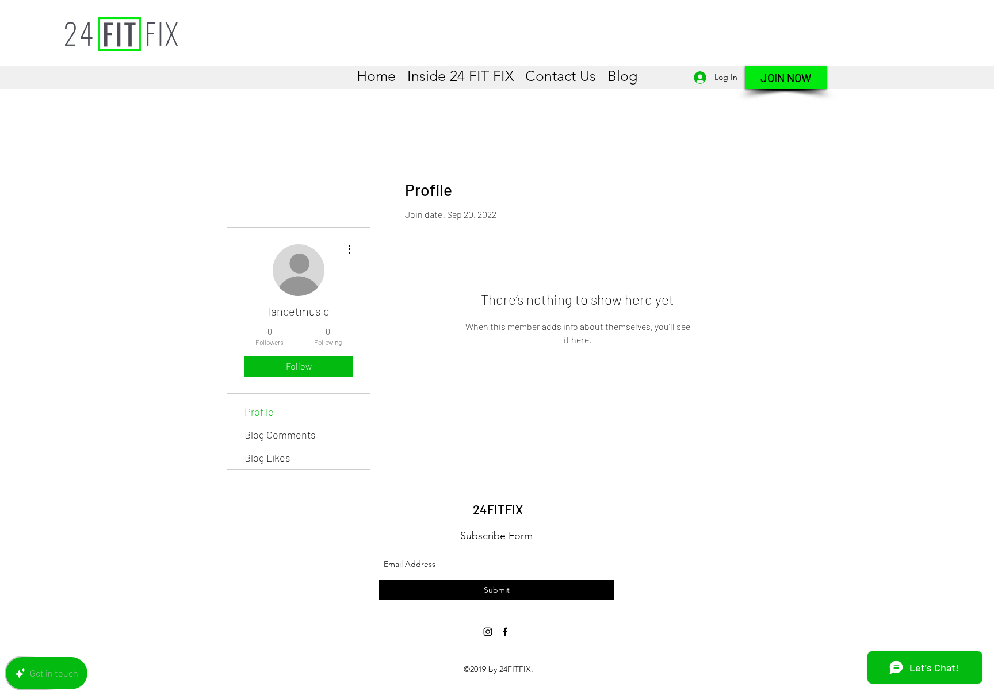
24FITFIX (498, 509)
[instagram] (488, 632)
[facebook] (505, 632)
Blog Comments (280, 434)
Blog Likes (267, 457)
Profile (259, 411)
